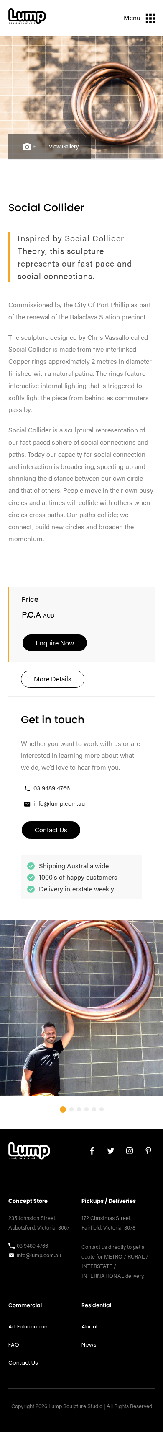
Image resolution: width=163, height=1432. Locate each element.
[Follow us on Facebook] (88, 1153)
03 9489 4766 (51, 787)
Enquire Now (55, 642)
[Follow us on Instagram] (126, 1153)
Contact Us (23, 1362)
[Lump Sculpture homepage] (29, 1152)
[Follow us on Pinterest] (145, 1153)
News (89, 1344)
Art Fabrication (28, 1326)
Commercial (25, 1305)
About (90, 1326)
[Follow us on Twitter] (107, 1153)
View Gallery (64, 146)
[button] (63, 1109)
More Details (52, 679)
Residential (96, 1305)
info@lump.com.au (59, 803)
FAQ (13, 1344)
